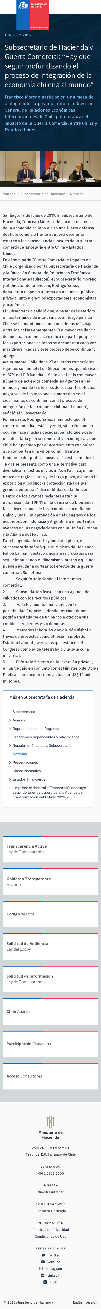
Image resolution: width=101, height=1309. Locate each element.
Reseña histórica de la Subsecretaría (42, 745)
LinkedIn (54, 1275)
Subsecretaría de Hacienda (42, 194)
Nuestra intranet (51, 1192)
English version (85, 1302)
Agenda (19, 720)
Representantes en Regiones (36, 728)
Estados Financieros (29, 779)
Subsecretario (24, 712)
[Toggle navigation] (78, 6)
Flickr (54, 1282)
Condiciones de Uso (50, 1236)
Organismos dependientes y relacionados (46, 737)
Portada (9, 194)
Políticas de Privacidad (50, 1230)
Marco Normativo (27, 771)
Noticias (77, 194)
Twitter (54, 1255)
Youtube (53, 1262)
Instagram (54, 1269)
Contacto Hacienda (50, 1211)
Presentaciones (25, 762)
